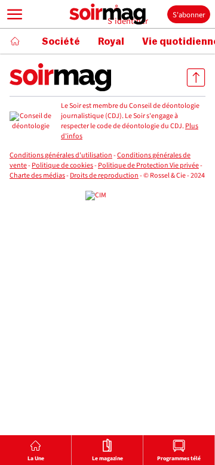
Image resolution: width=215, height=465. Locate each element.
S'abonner (189, 15)
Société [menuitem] (61, 41)
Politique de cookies (62, 165)
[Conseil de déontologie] (30, 121)
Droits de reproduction (104, 175)
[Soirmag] (107, 14)
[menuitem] (36, 450)
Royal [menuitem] (111, 41)
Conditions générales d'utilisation (61, 155)
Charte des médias (37, 175)
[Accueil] (15, 41)
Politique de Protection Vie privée (148, 165)
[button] (15, 14)
